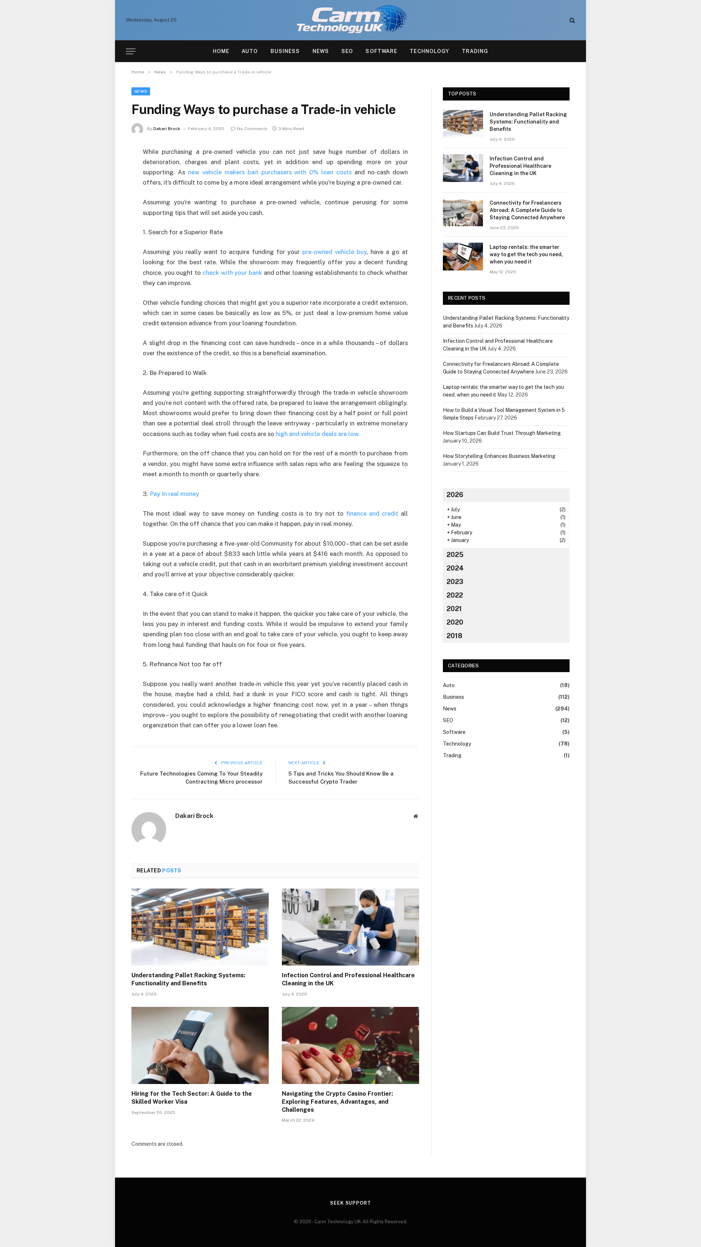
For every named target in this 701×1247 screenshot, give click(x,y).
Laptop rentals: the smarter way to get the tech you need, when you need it (526, 254)
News (321, 51)
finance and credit (372, 513)
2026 (455, 495)
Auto (250, 51)
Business (285, 51)
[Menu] (130, 51)
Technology (429, 51)
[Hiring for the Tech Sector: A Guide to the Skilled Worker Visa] (200, 1045)
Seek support (350, 1203)
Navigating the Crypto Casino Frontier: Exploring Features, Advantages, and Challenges (337, 1101)
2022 (455, 595)
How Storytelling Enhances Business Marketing (499, 456)
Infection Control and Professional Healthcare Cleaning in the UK (348, 979)
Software (381, 51)
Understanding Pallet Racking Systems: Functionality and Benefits (188, 979)
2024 (455, 568)
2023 (455, 581)
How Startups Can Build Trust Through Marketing (502, 433)
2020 (455, 622)
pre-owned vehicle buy (334, 251)
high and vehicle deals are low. (318, 433)
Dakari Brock (166, 128)
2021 (454, 609)
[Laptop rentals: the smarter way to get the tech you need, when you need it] (463, 256)
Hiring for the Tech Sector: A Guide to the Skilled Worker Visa (191, 1097)
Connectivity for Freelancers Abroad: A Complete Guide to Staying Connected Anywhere (527, 210)
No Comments (252, 128)
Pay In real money (174, 493)
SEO (347, 51)
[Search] (571, 20)
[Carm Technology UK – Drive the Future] (351, 20)
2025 (455, 554)
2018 (454, 636)
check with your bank (232, 272)
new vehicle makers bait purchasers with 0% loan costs (270, 172)
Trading (475, 51)
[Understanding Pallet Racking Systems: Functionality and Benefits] (200, 927)
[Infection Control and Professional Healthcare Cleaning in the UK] (350, 927)
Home (221, 51)
